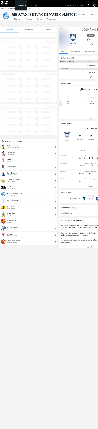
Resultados (21, 5)
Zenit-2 (71, 225)
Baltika (63, 225)
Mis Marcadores (76, 5)
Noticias (33, 5)
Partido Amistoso (84, 225)
